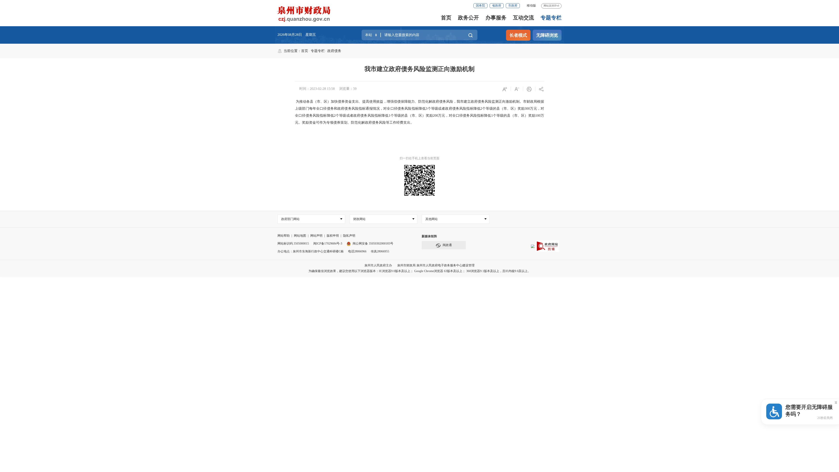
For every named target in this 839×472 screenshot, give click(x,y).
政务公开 (468, 18)
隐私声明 (349, 235)
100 (538, 115)
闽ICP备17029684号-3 (327, 243)
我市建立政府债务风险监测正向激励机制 (419, 69)
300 (527, 108)
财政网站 (359, 219)
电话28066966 (357, 251)
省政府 (496, 5)
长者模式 (518, 35)
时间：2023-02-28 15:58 (317, 88)
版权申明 (333, 235)
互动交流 (523, 18)
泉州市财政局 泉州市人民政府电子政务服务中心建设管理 (436, 265)
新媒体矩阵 (429, 236)
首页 (446, 18)
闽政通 (447, 245)
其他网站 (431, 219)
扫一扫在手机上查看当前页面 (419, 158)
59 (355, 88)
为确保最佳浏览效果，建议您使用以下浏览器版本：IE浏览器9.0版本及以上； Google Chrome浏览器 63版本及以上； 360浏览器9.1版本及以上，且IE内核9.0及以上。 (420, 271)
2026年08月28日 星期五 (296, 34)
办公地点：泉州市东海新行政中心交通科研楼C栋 (310, 251)
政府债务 (334, 51)
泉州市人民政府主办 (378, 265)
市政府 (512, 5)
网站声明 (316, 235)
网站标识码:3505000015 (293, 243)
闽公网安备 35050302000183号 (373, 243)
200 (435, 115)
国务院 (480, 5)
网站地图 (300, 235)
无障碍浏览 (547, 35)
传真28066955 (380, 251)
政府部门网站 (290, 219)
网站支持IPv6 (551, 5)
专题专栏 (551, 18)
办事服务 (495, 18)
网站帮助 (283, 235)
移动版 (531, 5)
